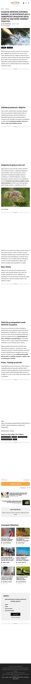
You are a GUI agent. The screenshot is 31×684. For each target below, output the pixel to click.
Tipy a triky (10, 47)
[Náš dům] (15, 3)
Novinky (3, 47)
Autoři (10, 677)
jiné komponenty (9, 610)
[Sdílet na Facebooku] (27, 488)
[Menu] (28, 3)
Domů (3, 677)
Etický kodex (26, 677)
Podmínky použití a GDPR (17, 677)
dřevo (6, 604)
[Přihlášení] (24, 3)
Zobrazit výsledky (15, 617)
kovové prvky (8, 608)
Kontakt (6, 677)
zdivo (6, 606)
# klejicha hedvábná (22, 436)
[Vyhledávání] (26, 3)
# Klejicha (14, 436)
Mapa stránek (15, 678)
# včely (14, 439)
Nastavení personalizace (15, 681)
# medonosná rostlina (6, 439)
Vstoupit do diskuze (15, 484)
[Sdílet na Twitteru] (29, 488)
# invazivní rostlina (6, 436)
